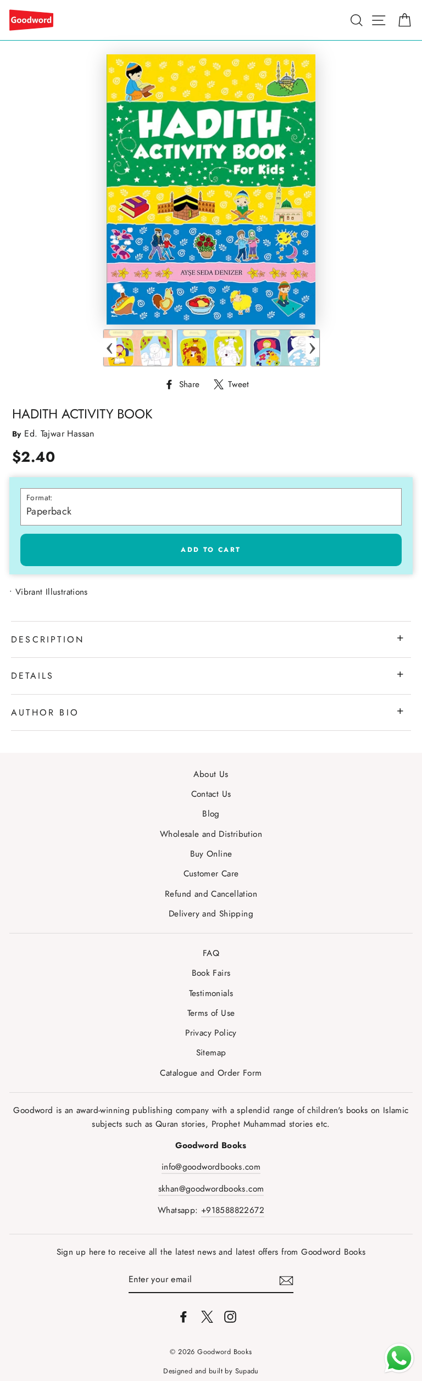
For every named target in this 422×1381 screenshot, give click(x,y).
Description (47, 639)
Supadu (247, 1371)
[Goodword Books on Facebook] (183, 1316)
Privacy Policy (210, 1033)
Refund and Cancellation (211, 894)
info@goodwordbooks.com (211, 1167)
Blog (211, 814)
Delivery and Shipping (211, 914)
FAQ (211, 953)
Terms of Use (211, 1013)
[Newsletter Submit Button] (286, 1280)
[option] (138, 347)
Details (32, 675)
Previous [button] (109, 347)
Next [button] (312, 347)
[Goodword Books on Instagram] (230, 1316)
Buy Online (211, 854)
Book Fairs (211, 973)
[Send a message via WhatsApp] (399, 1358)
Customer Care (211, 874)
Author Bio (45, 712)
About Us (210, 774)
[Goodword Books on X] (207, 1316)
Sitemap (211, 1053)
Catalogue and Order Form (211, 1073)
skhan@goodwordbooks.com (211, 1189)
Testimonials (211, 993)
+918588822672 (232, 1210)
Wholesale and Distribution (211, 834)
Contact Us (211, 794)
